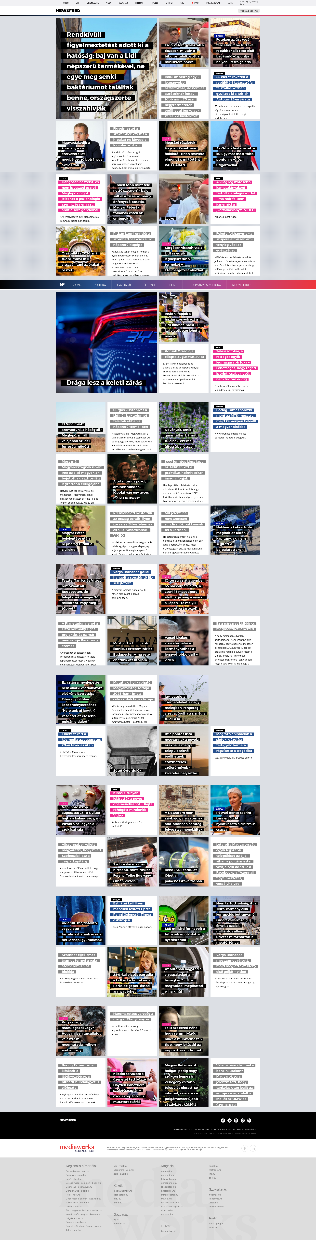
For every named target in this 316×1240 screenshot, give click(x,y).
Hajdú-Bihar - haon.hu (77, 1202)
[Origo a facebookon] (223, 1120)
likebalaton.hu (168, 1186)
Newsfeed (123, 3)
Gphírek (169, 3)
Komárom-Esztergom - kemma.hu (83, 1214)
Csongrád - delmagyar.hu (79, 1186)
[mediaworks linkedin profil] (253, 1148)
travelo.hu (166, 1198)
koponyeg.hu (216, 1198)
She (182, 3)
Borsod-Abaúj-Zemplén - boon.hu (83, 1183)
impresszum (238, 1129)
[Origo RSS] (249, 1120)
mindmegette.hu (169, 1194)
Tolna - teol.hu (73, 1230)
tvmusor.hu (167, 1214)
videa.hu (213, 1202)
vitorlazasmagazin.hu (172, 1206)
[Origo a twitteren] (229, 1120)
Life (77, 3)
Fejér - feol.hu (73, 1194)
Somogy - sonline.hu (76, 1222)
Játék (230, 3)
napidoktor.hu (168, 1190)
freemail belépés (249, 11)
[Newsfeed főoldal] (68, 1120)
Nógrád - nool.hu (74, 1218)
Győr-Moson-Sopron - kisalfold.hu (83, 1198)
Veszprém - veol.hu (124, 1170)
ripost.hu (213, 1166)
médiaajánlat (250, 1129)
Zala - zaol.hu (121, 1173)
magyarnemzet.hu (123, 1190)
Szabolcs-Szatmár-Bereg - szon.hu (84, 1226)
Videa (108, 3)
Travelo (154, 3)
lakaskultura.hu (169, 1179)
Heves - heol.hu (74, 1206)
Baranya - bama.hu (76, 1175)
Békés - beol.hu (74, 1179)
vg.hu (116, 1219)
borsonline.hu (168, 1231)
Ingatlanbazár (213, 3)
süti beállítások (224, 1129)
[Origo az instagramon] (236, 1120)
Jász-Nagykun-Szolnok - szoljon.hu (84, 1210)
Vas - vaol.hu (120, 1166)
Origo (65, 3)
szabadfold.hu (121, 1194)
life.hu (212, 1173)
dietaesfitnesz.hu (170, 1202)
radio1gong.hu (216, 1223)
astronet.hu (167, 1171)
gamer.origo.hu (169, 1183)
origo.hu (118, 1202)
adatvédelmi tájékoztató (182, 1129)
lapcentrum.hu (216, 1206)
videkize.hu (167, 1210)
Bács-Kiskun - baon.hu (77, 1171)
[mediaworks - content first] (77, 1148)
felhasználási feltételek (205, 1129)
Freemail (139, 3)
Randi (196, 3)
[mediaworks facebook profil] (244, 1148)
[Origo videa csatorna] (243, 1120)
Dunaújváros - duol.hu (77, 1190)
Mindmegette (93, 3)
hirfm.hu (213, 1227)
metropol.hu (215, 1170)
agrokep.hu (119, 1223)
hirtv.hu (117, 1198)
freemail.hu (215, 1194)
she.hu (212, 1177)
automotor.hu (168, 1175)
